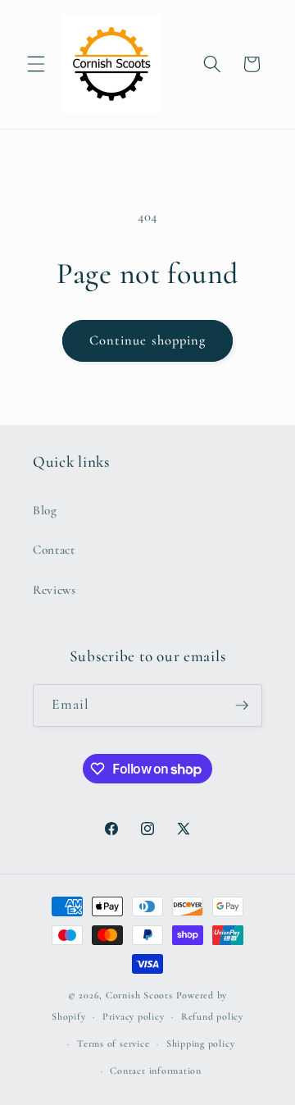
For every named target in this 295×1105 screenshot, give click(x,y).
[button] (36, 64)
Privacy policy (133, 1016)
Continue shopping (147, 340)
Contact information (156, 1070)
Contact (54, 549)
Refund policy (212, 1016)
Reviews (54, 589)
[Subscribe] (241, 705)
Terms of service (113, 1043)
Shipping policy (200, 1043)
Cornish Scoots (139, 995)
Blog (45, 510)
